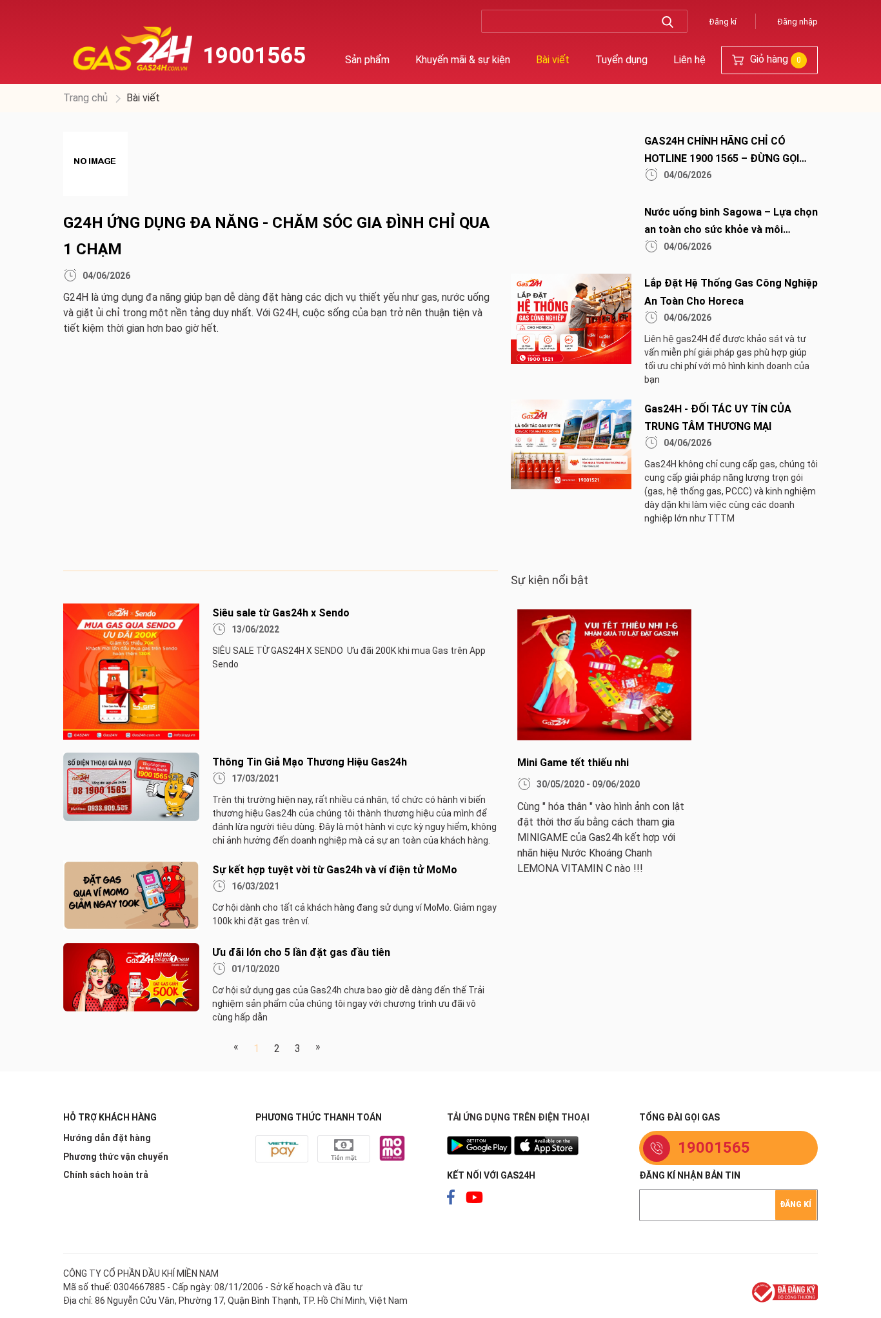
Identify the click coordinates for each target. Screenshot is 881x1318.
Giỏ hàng (774, 59)
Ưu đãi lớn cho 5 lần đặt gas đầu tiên (301, 952)
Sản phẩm (367, 60)
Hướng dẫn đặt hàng (107, 1138)
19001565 (254, 56)
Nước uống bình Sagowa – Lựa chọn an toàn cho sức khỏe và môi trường (731, 229)
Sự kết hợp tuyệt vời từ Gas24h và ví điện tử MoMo (334, 870)
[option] (594, 747)
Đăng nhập (798, 21)
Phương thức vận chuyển (115, 1156)
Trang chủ (85, 98)
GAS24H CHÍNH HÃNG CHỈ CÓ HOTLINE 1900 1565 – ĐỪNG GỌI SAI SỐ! (721, 158)
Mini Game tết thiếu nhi (573, 762)
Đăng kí (723, 21)
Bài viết (552, 60)
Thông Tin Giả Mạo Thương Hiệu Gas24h (309, 762)
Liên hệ (689, 60)
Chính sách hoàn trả (105, 1175)
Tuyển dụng (621, 60)
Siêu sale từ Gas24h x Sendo (281, 613)
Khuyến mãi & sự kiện (462, 60)
